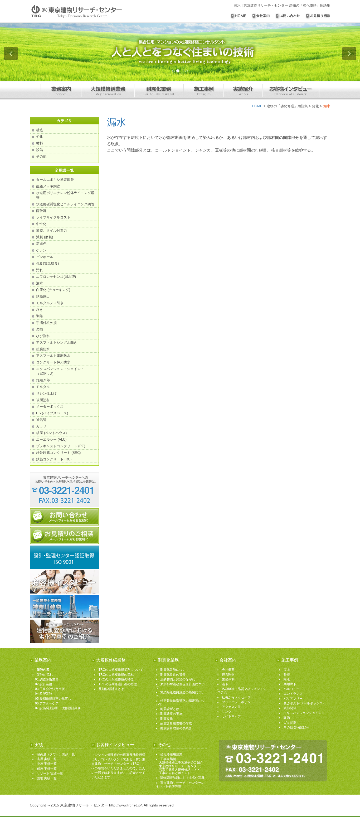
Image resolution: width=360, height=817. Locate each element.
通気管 (41, 420)
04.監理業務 (43, 694)
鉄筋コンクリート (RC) (53, 459)
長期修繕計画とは (111, 689)
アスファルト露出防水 (53, 356)
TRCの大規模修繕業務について (121, 670)
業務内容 (43, 670)
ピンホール (44, 257)
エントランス (293, 694)
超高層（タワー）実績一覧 (56, 754)
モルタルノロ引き (50, 303)
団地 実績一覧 (47, 778)
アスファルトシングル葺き (56, 342)
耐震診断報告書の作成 (176, 723)
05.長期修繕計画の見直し (53, 699)
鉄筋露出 (43, 296)
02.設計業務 (43, 684)
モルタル (43, 387)
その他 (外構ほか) (296, 727)
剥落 (39, 316)
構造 (39, 130)
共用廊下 (290, 684)
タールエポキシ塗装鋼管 (55, 180)
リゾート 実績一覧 (50, 773)
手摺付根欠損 (46, 323)
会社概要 (228, 670)
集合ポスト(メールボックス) (304, 703)
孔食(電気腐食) (47, 263)
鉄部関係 (290, 708)
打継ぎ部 (43, 380)
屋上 (287, 670)
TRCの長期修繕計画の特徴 (118, 684)
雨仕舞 (41, 211)
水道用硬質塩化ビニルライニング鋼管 (65, 204)
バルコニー (291, 689)
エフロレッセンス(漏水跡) (56, 277)
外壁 (287, 675)
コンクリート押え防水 (53, 362)
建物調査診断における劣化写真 (182, 778)
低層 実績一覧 (47, 769)
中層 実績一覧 (47, 764)
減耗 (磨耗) (44, 237)
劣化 (315, 106)
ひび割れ (43, 336)
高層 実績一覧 (47, 759)
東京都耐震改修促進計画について (180, 685)
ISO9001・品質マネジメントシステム (241, 690)
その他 (41, 156)
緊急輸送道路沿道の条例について (180, 694)
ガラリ (41, 426)
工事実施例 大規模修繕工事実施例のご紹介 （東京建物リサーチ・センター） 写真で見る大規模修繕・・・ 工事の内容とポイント (179, 766)
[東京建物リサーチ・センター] (90, 11)
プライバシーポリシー (238, 702)
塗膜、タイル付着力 (51, 230)
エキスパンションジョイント (304, 713)
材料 (39, 143)
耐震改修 (166, 719)
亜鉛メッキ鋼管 (48, 186)
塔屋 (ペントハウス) (51, 433)
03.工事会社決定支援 (50, 689)
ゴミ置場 (290, 722)
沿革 (225, 684)
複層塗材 (43, 400)
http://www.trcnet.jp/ (125, 805)
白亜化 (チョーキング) (53, 290)
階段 (287, 679)
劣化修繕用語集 (171, 754)
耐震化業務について (174, 670)
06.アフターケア (47, 703)
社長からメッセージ (236, 697)
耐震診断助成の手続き (176, 728)
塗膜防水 (43, 349)
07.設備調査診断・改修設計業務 (58, 708)
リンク (226, 711)
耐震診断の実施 (171, 714)
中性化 (41, 224)
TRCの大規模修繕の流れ (116, 675)
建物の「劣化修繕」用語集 (287, 106)
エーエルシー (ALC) (51, 439)
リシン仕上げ (46, 393)
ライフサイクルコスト (53, 217)
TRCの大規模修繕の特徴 (116, 679)
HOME (257, 106)
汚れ (39, 270)
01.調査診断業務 (47, 679)
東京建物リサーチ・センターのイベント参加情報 (180, 784)
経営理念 (228, 675)
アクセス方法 (231, 707)
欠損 (39, 329)
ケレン (41, 250)
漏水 (116, 122)
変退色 (41, 244)
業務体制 (228, 679)
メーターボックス (50, 406)
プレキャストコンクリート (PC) (60, 446)
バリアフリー (293, 699)
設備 (39, 150)
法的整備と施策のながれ (177, 679)
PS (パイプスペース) (52, 413)
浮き (39, 310)
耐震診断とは (169, 709)
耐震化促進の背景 (173, 675)
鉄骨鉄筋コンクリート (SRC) (58, 453)
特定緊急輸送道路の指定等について (180, 702)
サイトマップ (231, 716)
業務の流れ (45, 675)
